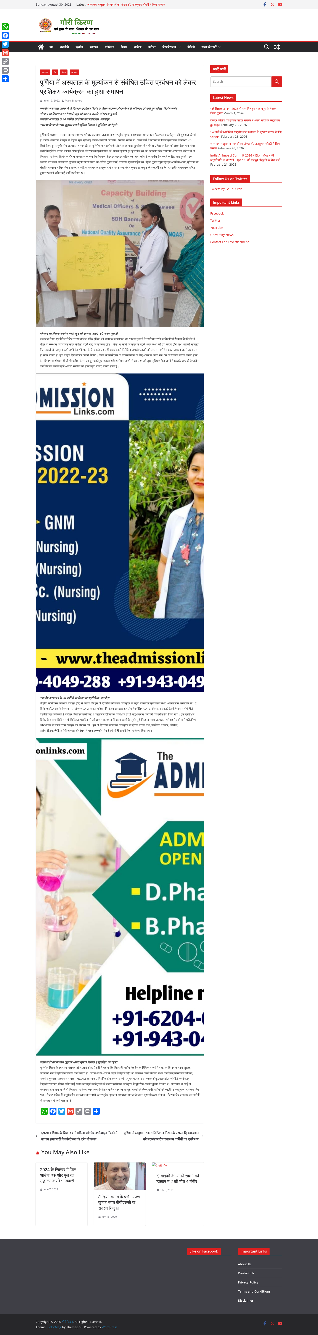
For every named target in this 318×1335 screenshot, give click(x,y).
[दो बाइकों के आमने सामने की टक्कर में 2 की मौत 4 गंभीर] (159, 1165)
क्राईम (79, 47)
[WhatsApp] (5, 27)
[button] (178, 47)
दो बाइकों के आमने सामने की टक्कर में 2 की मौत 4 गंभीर (177, 1178)
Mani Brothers (73, 100)
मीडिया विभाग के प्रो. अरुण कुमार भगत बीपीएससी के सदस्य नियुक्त (119, 1202)
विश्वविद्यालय (169, 47)
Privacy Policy (248, 1282)
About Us (245, 1264)
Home (45, 72)
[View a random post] (277, 47)
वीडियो (191, 47)
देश (51, 47)
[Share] (5, 78)
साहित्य (137, 47)
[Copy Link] (5, 61)
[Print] (5, 70)
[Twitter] (5, 44)
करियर (152, 47)
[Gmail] (5, 52)
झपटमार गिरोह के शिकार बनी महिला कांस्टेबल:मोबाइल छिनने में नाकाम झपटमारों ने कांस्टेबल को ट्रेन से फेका (79, 1135)
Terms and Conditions (254, 1291)
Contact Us (246, 1273)
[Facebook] (5, 35)
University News (222, 235)
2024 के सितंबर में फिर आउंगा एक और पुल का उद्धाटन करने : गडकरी (58, 1175)
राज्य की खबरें (209, 47)
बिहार (64, 72)
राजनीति (64, 47)
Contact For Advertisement (229, 242)
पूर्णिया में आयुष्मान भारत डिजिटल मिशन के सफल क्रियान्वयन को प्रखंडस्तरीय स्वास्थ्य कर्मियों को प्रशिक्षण (161, 1135)
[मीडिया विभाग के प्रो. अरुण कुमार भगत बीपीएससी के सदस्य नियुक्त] (120, 1165)
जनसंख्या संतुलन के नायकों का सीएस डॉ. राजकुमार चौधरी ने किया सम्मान (126, 4)
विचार (124, 47)
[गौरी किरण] (41, 47)
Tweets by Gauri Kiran (226, 189)
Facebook (217, 213)
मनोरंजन (109, 47)
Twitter (215, 220)
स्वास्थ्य (94, 47)
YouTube (216, 228)
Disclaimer (245, 1300)
